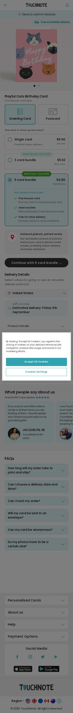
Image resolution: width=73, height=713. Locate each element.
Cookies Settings (36, 371)
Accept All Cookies (36, 361)
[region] (36, 356)
